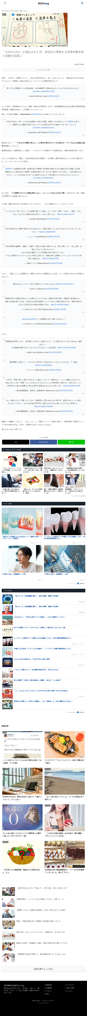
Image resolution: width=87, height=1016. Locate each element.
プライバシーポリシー (48, 1000)
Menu (5, 3)
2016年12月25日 (54, 132)
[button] (6, 596)
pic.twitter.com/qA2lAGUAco (43, 128)
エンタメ (69, 991)
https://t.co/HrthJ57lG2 (50, 258)
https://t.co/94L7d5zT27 (66, 214)
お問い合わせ (36, 1000)
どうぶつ (49, 991)
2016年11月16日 (53, 96)
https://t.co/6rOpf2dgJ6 (43, 365)
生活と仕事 (70, 988)
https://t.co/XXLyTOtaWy (67, 347)
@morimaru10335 (29, 319)
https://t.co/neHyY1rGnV (65, 284)
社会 (47, 994)
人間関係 (49, 988)
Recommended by (76, 496)
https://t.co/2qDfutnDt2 (47, 232)
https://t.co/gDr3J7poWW (43, 406)
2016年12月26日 (53, 219)
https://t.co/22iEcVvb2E (71, 386)
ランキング (70, 985)
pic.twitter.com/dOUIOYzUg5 (43, 91)
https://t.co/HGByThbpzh (60, 305)
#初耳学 (70, 121)
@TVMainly (35, 114)
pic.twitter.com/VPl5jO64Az (43, 178)
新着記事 (49, 985)
